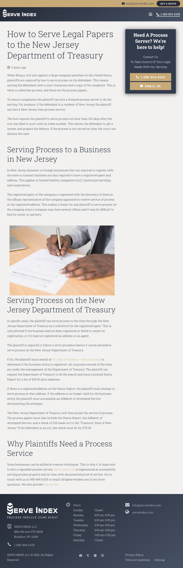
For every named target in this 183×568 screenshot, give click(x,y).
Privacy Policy (134, 555)
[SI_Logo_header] (19, 13)
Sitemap (159, 560)
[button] (150, 14)
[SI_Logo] (32, 510)
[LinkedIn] (95, 555)
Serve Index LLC (64, 469)
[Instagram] (102, 555)
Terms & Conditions (137, 560)
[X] (88, 555)
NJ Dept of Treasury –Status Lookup (76, 359)
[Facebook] (80, 555)
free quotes (51, 484)
